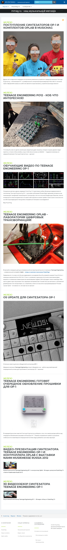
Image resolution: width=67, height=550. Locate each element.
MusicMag (3, 529)
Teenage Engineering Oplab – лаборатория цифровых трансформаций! (25, 217)
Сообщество (27, 6)
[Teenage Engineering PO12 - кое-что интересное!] (33, 124)
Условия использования (41, 531)
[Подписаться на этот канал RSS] (63, 20)
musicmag (6, 516)
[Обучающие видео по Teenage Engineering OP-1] (33, 180)
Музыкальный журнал (24, 529)
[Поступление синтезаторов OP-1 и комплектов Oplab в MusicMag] (33, 53)
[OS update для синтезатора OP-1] (33, 331)
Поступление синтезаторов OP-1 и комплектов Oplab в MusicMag (31, 26)
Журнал (5, 6)
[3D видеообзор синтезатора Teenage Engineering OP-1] (10, 494)
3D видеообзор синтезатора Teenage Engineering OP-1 (26, 485)
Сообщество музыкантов (25, 536)
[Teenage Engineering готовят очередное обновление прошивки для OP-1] (33, 410)
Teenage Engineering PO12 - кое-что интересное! (30, 97)
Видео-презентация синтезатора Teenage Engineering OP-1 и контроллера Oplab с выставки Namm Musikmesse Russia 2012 (31, 453)
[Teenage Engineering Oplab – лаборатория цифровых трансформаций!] (33, 244)
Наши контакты (5, 533)
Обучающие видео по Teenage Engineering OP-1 (28, 167)
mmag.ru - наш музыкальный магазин (33, 11)
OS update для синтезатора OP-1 (29, 297)
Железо (7, 22)
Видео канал (21, 533)
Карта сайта (4, 536)
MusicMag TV (16, 6)
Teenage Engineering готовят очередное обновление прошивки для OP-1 (32, 383)
